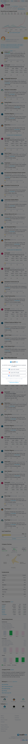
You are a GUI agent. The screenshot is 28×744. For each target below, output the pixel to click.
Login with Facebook (15, 375)
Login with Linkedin (14, 369)
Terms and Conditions (14, 382)
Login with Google (14, 372)
